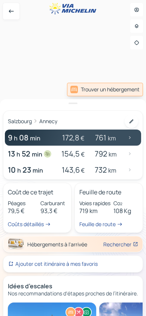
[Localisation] (136, 42)
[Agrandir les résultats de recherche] (73, 103)
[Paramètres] (136, 26)
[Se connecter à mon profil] (136, 9)
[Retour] (11, 11)
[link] (126, 89)
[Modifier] (131, 121)
